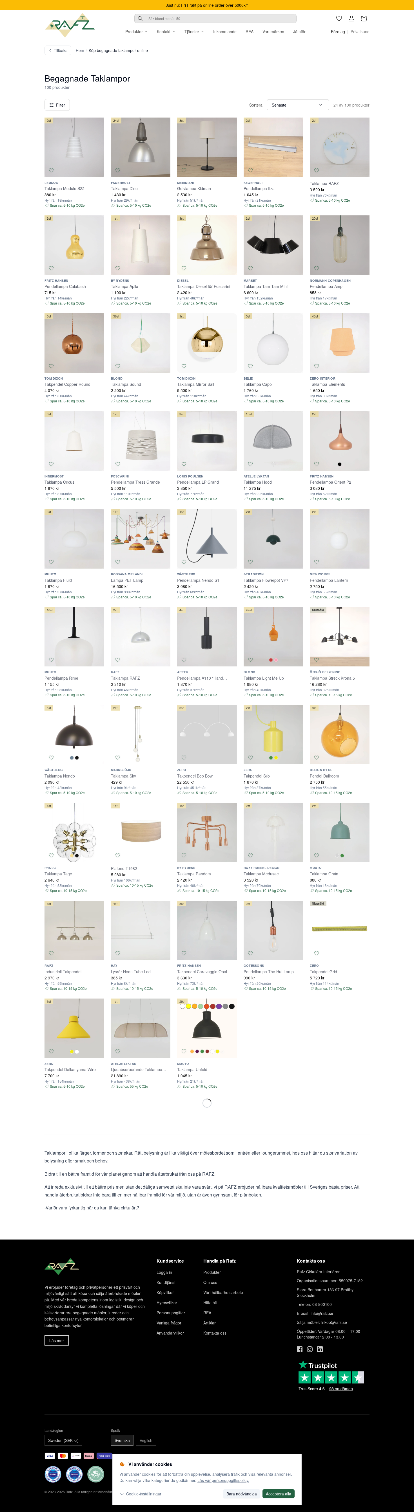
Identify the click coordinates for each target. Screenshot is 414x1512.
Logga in (164, 1272)
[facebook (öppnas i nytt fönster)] (299, 1349)
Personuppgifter (171, 1312)
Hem (80, 50)
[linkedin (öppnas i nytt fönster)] (320, 1349)
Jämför (299, 31)
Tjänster (191, 31)
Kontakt (163, 31)
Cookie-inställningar (143, 1494)
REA (249, 31)
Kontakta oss (214, 1333)
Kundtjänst (166, 1282)
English (145, 1440)
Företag (338, 31)
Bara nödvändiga (241, 1494)
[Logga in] (351, 18)
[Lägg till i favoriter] (51, 170)
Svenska (122, 1440)
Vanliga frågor (169, 1323)
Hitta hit (210, 1302)
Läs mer (56, 1340)
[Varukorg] (364, 18)
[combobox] (215, 18)
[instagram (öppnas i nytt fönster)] (310, 1349)
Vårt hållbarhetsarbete (223, 1292)
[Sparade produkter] (339, 18)
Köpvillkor (165, 1292)
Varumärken (273, 31)
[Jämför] (97, 170)
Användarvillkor (170, 1333)
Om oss (210, 1282)
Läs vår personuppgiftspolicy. (223, 1480)
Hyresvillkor (167, 1302)
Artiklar (209, 1323)
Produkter (134, 31)
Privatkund (360, 31)
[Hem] (69, 25)
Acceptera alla (278, 1494)
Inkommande (225, 31)
